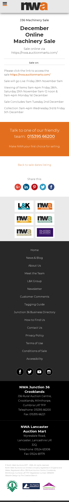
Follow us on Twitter (29, 371)
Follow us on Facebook (20, 371)
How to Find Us (34, 320)
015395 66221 (37, 414)
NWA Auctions (44, 206)
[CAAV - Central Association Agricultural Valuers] (12, 486)
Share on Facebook (51, 187)
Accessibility (34, 358)
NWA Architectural (24, 232)
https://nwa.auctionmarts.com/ (30, 74)
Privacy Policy (35, 335)
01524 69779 (37, 453)
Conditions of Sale (34, 351)
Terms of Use (34, 343)
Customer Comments (34, 296)
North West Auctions (34, 6)
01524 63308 (42, 449)
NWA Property (24, 219)
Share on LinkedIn (26, 187)
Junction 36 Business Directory (34, 312)
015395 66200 (41, 136)
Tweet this (43, 187)
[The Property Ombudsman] (39, 486)
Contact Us (34, 327)
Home (34, 250)
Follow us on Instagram (48, 371)
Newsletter (34, 288)
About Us (34, 265)
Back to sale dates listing (34, 164)
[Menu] (5, 3)
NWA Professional (44, 219)
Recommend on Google (18, 187)
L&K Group (24, 206)
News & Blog (34, 257)
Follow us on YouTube (39, 371)
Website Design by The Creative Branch (21, 476)
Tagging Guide (34, 304)
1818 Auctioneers (44, 232)
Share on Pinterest (34, 187)
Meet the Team (35, 273)
